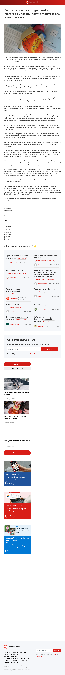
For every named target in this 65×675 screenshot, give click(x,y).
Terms (26, 354)
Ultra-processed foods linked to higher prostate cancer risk (17, 441)
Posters (6, 660)
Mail (7, 239)
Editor (6, 220)
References (14, 660)
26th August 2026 (9, 446)
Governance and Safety (11, 658)
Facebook (9, 230)
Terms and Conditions (11, 662)
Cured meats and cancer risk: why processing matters (15, 417)
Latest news (17, 453)
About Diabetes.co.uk (11, 652)
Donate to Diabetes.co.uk (12, 656)
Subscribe (49, 349)
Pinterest (9, 234)
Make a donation (17, 368)
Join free (10, 516)
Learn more (11, 551)
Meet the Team (25, 658)
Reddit (8, 237)
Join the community (17, 364)
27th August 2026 (9, 422)
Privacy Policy (34, 354)
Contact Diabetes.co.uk (12, 654)
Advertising (23, 652)
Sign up (9, 483)
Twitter (8, 232)
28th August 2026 (9, 399)
